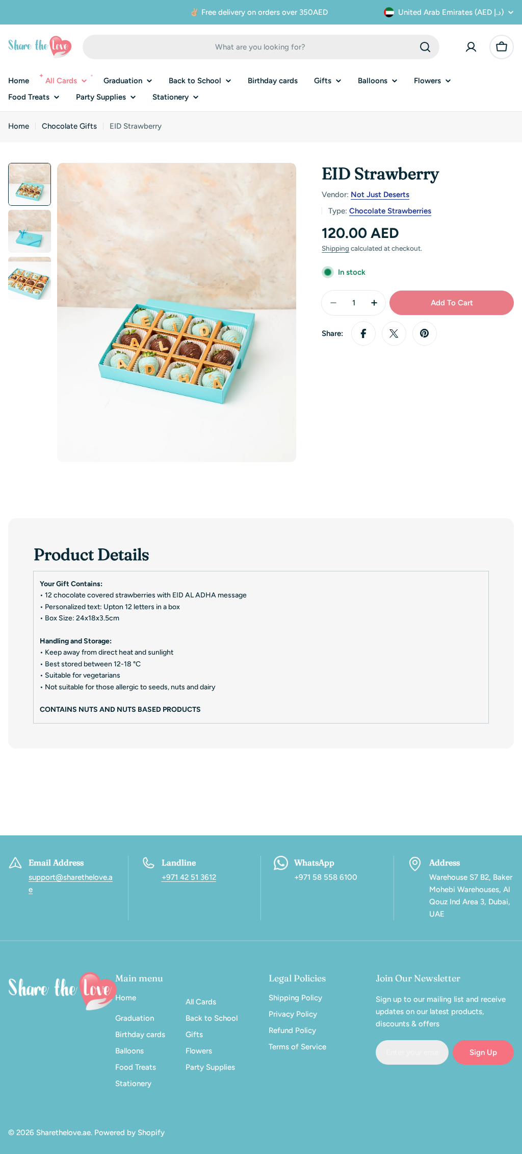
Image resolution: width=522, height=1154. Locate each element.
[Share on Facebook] (363, 333)
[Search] (425, 47)
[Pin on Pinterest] (424, 333)
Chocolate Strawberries (390, 210)
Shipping (335, 248)
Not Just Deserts (380, 194)
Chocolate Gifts (69, 126)
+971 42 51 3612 (189, 877)
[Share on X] (394, 333)
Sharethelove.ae (63, 1132)
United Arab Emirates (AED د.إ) (451, 12)
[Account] (471, 47)
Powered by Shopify (129, 1132)
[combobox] (261, 47)
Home (18, 126)
